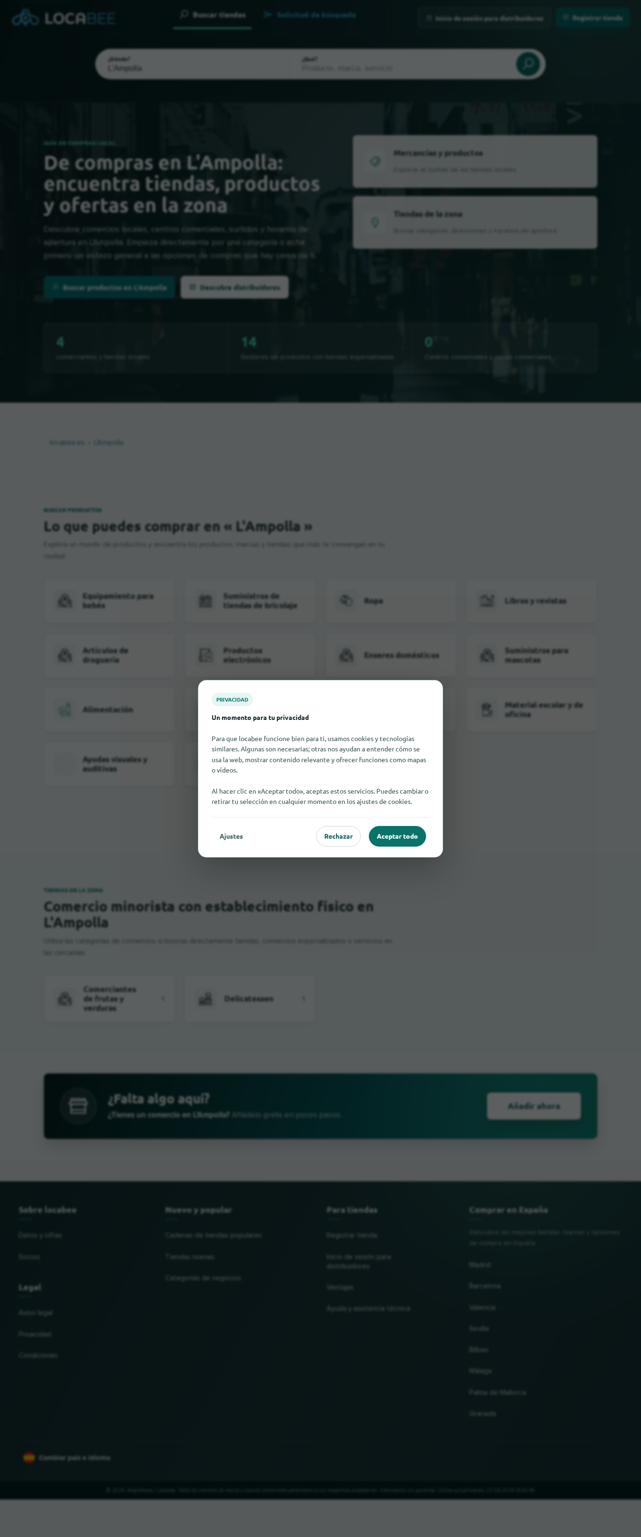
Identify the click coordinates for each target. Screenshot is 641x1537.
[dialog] (320, 768)
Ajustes (231, 836)
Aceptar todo (397, 836)
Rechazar (338, 836)
